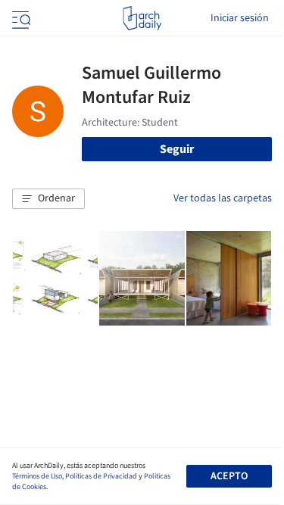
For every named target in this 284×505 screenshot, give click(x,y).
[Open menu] (19, 18)
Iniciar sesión (240, 18)
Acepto (229, 476)
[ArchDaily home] (142, 18)
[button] (48, 199)
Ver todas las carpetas (222, 198)
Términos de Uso (37, 476)
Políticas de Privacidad (101, 476)
